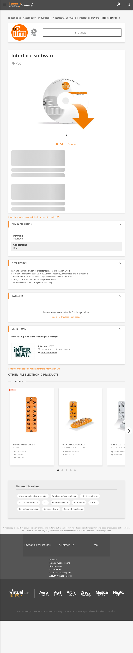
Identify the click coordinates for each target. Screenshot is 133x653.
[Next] (128, 430)
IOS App (93, 502)
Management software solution (33, 496)
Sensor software (51, 509)
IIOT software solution (28, 509)
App (45, 502)
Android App (79, 502)
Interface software (90, 496)
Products (80, 32)
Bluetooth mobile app (73, 509)
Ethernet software (60, 502)
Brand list (53, 559)
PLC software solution (28, 502)
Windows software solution (64, 496)
